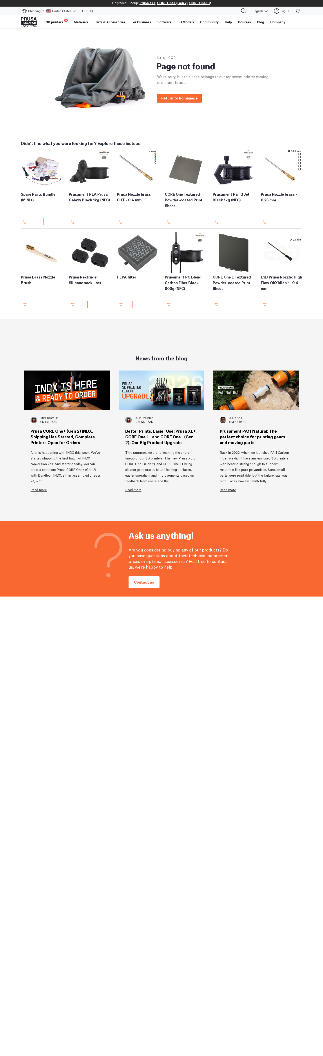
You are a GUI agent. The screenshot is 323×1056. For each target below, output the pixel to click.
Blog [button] (260, 22)
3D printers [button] (56, 21)
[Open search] (243, 11)
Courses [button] (244, 22)
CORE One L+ (199, 2)
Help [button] (228, 22)
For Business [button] (141, 22)
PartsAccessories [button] (109, 22)
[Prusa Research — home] (29, 22)
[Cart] (298, 11)
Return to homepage (179, 97)
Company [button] (277, 22)
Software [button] (164, 22)
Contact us (144, 581)
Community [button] (209, 22)
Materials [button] (81, 22)
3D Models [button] (186, 22)
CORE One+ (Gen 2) (172, 2)
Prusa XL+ (148, 2)
